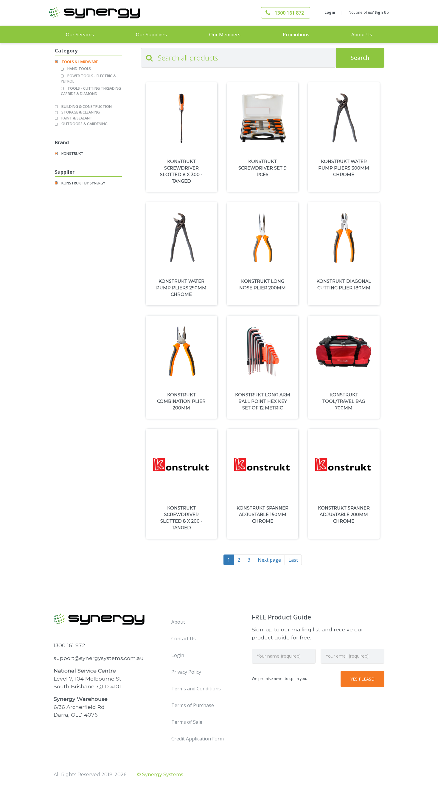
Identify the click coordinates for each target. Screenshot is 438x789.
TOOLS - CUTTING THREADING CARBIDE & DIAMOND (91, 91)
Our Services (80, 34)
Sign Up (382, 12)
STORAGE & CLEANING (80, 112)
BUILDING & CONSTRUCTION (86, 106)
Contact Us (183, 638)
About (178, 622)
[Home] (105, 12)
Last (293, 560)
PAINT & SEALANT (76, 118)
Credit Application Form (197, 738)
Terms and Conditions (196, 688)
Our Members (224, 34)
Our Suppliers (151, 34)
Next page (269, 560)
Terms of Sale (186, 722)
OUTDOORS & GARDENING (84, 123)
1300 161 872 (289, 13)
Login (329, 12)
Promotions (296, 34)
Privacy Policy (186, 672)
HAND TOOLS (79, 68)
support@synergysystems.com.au (99, 658)
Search (360, 58)
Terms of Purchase (192, 705)
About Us (361, 34)
